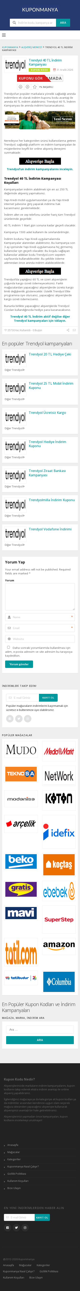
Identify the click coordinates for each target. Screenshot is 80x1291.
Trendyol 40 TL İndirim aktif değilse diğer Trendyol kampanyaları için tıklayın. (40, 318)
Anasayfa (12, 1145)
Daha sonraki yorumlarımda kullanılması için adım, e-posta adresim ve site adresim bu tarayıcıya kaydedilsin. (38, 652)
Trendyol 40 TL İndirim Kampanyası (45, 62)
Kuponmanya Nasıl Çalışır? (23, 1166)
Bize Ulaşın (14, 1188)
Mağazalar (13, 1152)
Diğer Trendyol (14, 370)
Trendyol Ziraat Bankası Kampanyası (47, 473)
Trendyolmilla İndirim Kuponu (52, 500)
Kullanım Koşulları (18, 1181)
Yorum (9, 580)
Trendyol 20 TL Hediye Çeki (50, 354)
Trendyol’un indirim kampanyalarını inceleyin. (40, 169)
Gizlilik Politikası (16, 1173)
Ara (63, 22)
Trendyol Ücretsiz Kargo (47, 412)
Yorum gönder (19, 664)
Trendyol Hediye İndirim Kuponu (47, 444)
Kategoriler (14, 1159)
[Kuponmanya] (40, 10)
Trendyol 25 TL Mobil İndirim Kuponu (51, 385)
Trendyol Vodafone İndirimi (50, 529)
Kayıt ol (48, 697)
